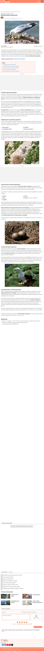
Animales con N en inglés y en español (10, 581)
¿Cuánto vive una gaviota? (19, 59)
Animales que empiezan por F (8, 579)
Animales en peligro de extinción (17, 526)
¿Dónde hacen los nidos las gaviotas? (11, 66)
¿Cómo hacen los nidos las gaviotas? (11, 68)
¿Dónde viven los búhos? (14, 595)
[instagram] (5, 645)
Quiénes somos (16, 648)
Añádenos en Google (38, 46)
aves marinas (19, 50)
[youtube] (7, 645)
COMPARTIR (39, 2)
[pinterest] (10, 645)
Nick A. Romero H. (8, 18)
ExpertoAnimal (3, 11)
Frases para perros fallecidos (8, 577)
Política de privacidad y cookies (29, 648)
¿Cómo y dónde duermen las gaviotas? (34, 310)
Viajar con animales (28, 526)
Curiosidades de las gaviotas (15, 601)
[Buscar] (42, 1)
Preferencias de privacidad (39, 648)
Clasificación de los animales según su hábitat (11, 586)
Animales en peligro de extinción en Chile (10, 585)
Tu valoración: (15, 624)
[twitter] (3, 645)
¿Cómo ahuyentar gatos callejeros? (9, 583)
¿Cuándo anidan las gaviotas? (10, 64)
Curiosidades (8, 11)
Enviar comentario (38, 627)
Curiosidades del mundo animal (15, 11)
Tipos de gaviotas (35, 96)
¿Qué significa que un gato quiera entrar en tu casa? (12, 575)
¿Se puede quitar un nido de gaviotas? (11, 71)
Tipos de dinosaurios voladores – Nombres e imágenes (13, 588)
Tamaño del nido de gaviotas (10, 69)
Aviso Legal (21, 648)
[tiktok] (12, 645)
